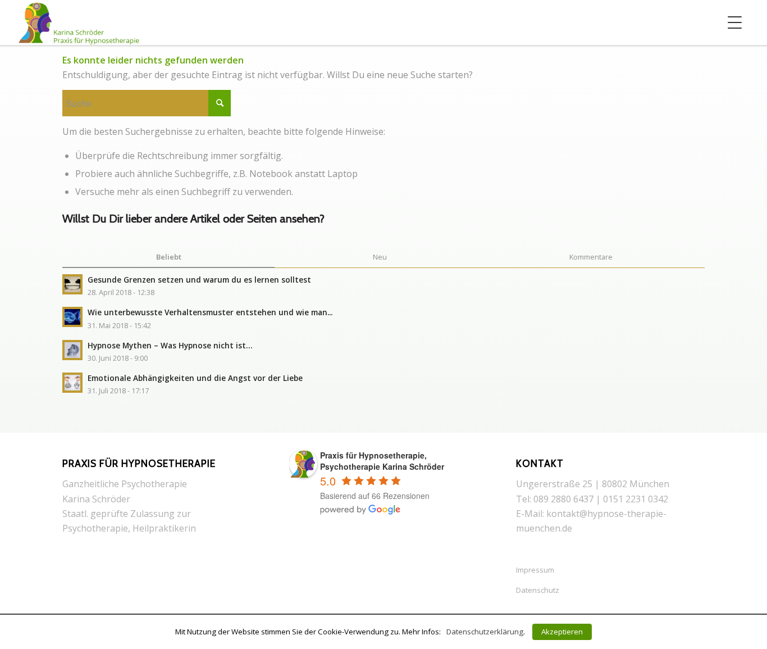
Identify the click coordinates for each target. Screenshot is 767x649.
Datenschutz (537, 590)
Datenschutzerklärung (484, 632)
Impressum (535, 570)
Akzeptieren (562, 632)
